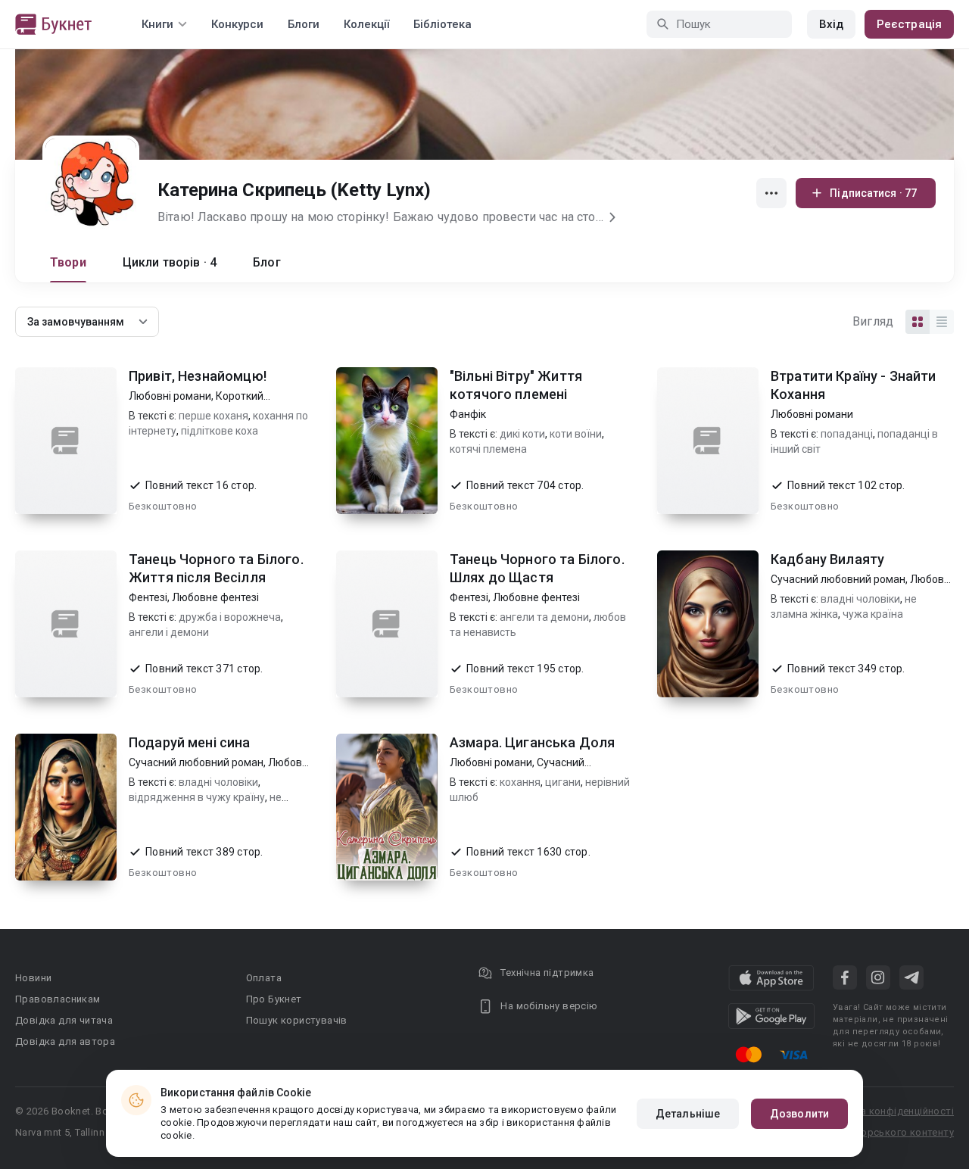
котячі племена (488, 449)
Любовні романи (170, 396)
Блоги (303, 24)
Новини (33, 978)
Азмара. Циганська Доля (532, 742)
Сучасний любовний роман (838, 579)
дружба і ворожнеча (230, 617)
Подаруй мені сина (190, 742)
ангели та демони (544, 617)
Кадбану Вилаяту (827, 559)
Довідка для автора (65, 1041)
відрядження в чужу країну (197, 797)
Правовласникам (58, 999)
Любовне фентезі (215, 597)
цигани (563, 782)
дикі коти (522, 434)
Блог (267, 262)
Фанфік (468, 414)
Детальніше (688, 1114)
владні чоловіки (860, 599)
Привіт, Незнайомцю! (197, 376)
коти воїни (576, 434)
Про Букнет (274, 999)
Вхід (831, 24)
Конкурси (237, 24)
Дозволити (799, 1114)
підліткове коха (219, 431)
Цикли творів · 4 (170, 262)
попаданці (847, 434)
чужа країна (873, 614)
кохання (520, 782)
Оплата (264, 978)
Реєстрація (909, 24)
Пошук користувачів (296, 1020)
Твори (68, 262)
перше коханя (213, 416)
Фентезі (148, 597)
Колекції (366, 24)
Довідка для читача (64, 1020)
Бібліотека (442, 24)
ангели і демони (169, 632)
